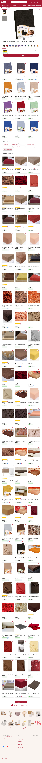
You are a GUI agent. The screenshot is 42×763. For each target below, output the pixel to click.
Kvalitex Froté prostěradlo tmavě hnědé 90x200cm (12, 596)
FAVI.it (28, 756)
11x (33, 265)
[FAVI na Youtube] (7, 746)
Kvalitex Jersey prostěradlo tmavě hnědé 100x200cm (12, 674)
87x (20, 187)
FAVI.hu (21, 756)
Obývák (10, 727)
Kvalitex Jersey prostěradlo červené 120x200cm (11, 654)
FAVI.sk (11, 756)
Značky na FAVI (20, 739)
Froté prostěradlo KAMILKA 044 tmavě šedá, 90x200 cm (13, 76)
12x (7, 284)
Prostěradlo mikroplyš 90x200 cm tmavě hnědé (24, 227)
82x (34, 168)
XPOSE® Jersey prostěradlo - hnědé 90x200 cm (24, 169)
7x (20, 284)
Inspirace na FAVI (21, 741)
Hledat (29, 2)
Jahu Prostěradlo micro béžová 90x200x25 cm (24, 615)
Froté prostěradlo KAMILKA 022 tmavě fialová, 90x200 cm (13, 115)
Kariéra (4, 739)
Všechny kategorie (36, 5)
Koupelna (29, 5)
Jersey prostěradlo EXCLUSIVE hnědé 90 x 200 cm (25, 344)
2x (7, 381)
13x (33, 187)
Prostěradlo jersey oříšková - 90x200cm (10, 518)
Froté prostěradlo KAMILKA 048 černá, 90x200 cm (25, 557)
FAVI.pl (15, 756)
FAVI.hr (25, 756)
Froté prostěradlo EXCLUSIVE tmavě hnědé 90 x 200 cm (13, 227)
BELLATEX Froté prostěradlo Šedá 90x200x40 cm (24, 96)
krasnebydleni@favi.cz (8, 736)
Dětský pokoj (24, 728)
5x (7, 478)
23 (25, 214)
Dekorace (7, 5)
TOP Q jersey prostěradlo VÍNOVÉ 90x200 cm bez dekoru (26, 383)
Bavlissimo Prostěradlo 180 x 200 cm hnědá (23, 654)
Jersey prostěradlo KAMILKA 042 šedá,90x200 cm (25, 135)
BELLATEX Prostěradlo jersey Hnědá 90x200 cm (24, 577)
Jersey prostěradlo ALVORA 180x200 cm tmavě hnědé (25, 480)
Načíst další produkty (20, 702)
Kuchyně (25, 5)
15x (20, 323)
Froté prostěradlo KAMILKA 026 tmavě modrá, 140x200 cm (13, 135)
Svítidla (14, 5)
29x (34, 207)
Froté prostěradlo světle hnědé (34, 383)
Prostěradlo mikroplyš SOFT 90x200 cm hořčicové (25, 286)
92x (7, 207)
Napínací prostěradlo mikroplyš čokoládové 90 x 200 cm (26, 305)
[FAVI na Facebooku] (3, 746)
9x (33, 226)
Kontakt (4, 738)
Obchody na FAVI (21, 738)
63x (7, 168)
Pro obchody (20, 744)
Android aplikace (37, 736)
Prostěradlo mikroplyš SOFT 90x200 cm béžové (11, 208)
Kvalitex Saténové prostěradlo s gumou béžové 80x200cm (13, 402)
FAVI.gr (3, 758)
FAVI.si (6, 758)
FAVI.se (31, 756)
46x (20, 226)
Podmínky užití (20, 747)
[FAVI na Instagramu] (5, 746)
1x (7, 401)
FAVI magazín (20, 742)
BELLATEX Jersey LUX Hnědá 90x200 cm (23, 538)
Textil (11, 5)
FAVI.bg (39, 756)
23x (7, 226)
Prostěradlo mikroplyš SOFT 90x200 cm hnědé (11, 344)
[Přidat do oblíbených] (39, 10)
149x (8, 187)
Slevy (38, 727)
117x (21, 207)
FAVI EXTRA (20, 745)
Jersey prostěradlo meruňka (20, 460)
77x (20, 168)
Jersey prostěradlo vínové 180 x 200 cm (10, 169)
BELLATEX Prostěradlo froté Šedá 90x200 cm (24, 76)
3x (7, 362)
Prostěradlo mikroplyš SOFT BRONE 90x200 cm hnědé (12, 286)
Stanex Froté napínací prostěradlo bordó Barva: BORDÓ (26, 693)
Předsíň (31, 727)
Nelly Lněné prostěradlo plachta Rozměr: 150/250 (11, 635)
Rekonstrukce (19, 5)
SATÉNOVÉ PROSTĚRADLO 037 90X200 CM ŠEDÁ (24, 635)
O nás (19, 736)
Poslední (27, 705)
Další (22, 705)
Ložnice (17, 727)
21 (12, 156)
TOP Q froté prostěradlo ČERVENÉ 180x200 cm (11, 615)
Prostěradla (8, 7)
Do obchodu (21, 55)
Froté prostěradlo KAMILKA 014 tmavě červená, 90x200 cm (26, 115)
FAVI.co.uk (35, 756)
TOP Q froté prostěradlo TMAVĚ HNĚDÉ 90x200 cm (25, 421)
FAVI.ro (18, 756)
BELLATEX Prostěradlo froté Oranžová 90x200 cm (11, 499)
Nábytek (3, 5)
